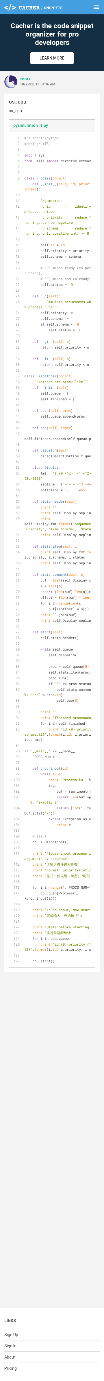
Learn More (52, 58)
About (10, 1357)
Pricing (10, 1368)
